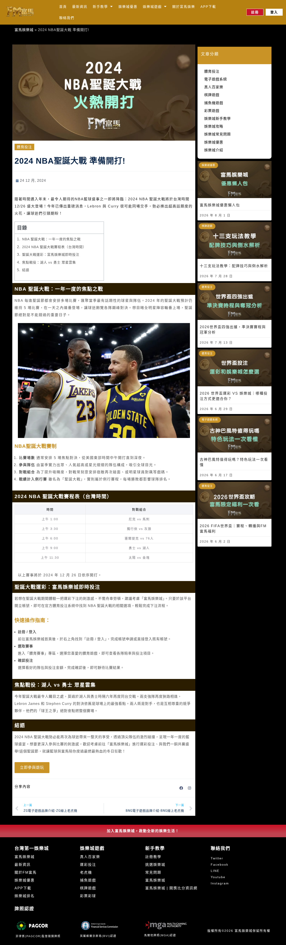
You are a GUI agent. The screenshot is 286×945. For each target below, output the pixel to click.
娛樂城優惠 (127, 6)
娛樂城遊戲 (152, 6)
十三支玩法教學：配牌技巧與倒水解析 (234, 266)
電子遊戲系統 (215, 79)
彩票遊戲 (211, 111)
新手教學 (100, 6)
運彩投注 (88, 865)
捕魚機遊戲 (213, 103)
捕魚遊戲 (88, 880)
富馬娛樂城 (24, 30)
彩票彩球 (88, 896)
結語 (25, 270)
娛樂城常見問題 (217, 134)
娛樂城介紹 (213, 150)
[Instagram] (189, 788)
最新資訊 (79, 6)
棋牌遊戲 (211, 95)
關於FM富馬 (26, 872)
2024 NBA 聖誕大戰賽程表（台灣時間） (54, 247)
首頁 (63, 6)
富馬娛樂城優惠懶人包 (220, 205)
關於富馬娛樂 (183, 6)
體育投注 (24, 147)
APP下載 (208, 6)
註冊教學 (153, 857)
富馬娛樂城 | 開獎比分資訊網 (171, 888)
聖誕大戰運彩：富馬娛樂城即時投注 (50, 254)
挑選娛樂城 (155, 865)
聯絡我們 (66, 18)
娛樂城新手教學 (217, 118)
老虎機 (86, 872)
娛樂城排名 (25, 896)
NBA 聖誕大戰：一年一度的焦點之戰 (51, 239)
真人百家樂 (213, 87)
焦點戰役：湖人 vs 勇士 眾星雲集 (49, 262)
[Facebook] (181, 788)
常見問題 (153, 872)
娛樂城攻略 (213, 126)
